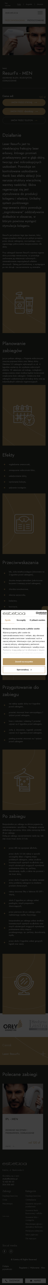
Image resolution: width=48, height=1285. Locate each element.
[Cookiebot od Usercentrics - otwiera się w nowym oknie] (36, 613)
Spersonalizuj (23, 669)
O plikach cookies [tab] (37, 620)
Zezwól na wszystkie (24, 662)
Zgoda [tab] (7, 620)
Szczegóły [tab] (21, 620)
